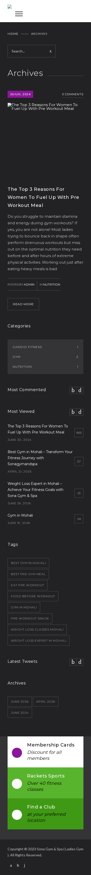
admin (29, 284)
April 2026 (45, 701)
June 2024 (20, 712)
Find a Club (41, 807)
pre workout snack (30, 618)
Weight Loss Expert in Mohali (38, 640)
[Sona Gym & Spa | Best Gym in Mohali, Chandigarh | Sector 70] (45, 7)
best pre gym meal (28, 574)
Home (13, 34)
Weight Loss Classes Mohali (37, 629)
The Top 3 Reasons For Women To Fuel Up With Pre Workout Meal (43, 197)
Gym (45, 357)
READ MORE (23, 304)
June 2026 (20, 701)
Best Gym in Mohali (28, 563)
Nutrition (51, 284)
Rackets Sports (45, 776)
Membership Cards (50, 745)
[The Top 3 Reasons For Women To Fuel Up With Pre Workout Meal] (45, 134)
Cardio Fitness (45, 347)
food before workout (33, 596)
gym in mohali (24, 607)
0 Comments (72, 94)
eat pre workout (27, 585)
